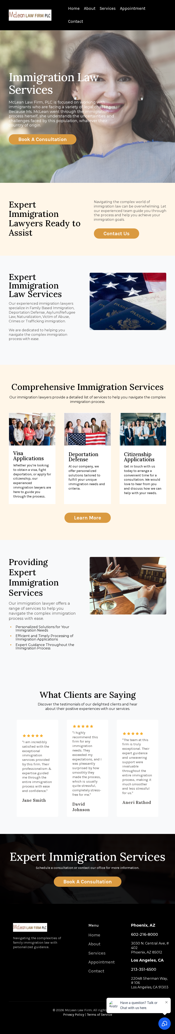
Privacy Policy (73, 1014)
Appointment (132, 8)
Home (74, 8)
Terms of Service (99, 1014)
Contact (75, 21)
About (89, 8)
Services (108, 8)
